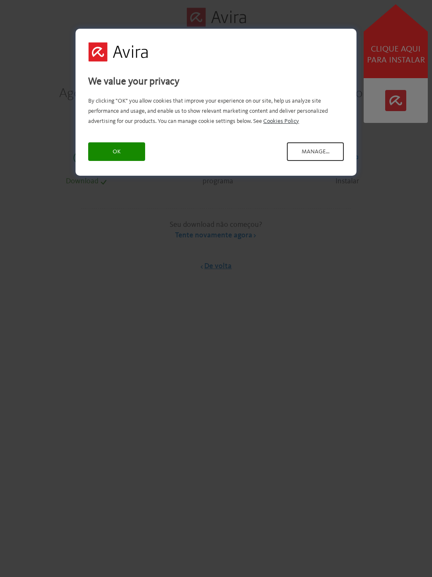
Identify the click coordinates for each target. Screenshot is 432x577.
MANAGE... (315, 152)
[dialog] (216, 102)
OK (117, 152)
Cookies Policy (281, 121)
